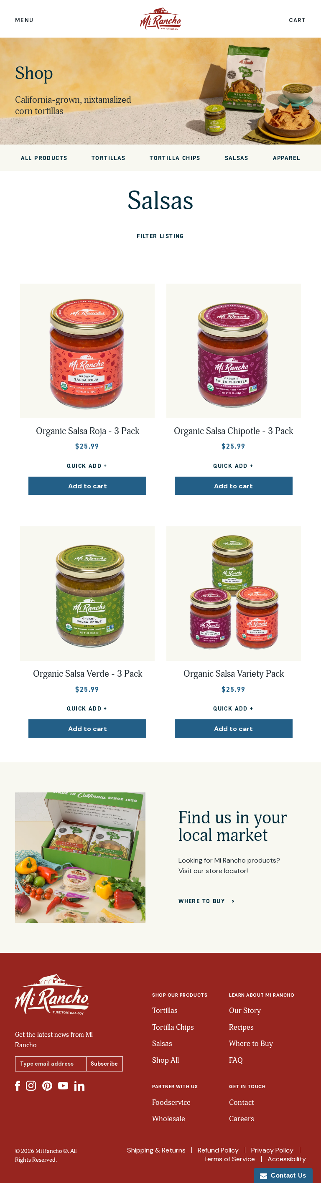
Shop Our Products (179, 995)
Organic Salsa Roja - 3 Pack (87, 431)
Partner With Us (175, 1086)
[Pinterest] (47, 1086)
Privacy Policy (272, 1150)
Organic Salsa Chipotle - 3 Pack (233, 431)
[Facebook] (17, 1086)
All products (44, 158)
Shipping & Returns (156, 1150)
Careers (241, 1119)
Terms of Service (229, 1159)
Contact (241, 1102)
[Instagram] (31, 1086)
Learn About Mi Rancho (261, 995)
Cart (297, 20)
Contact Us (286, 1175)
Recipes (241, 1027)
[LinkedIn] (79, 1086)
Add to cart (87, 486)
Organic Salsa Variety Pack (233, 674)
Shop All (165, 1060)
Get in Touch (247, 1086)
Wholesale (168, 1119)
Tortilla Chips (175, 158)
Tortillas (109, 158)
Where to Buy (251, 1043)
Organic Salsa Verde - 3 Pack (87, 674)
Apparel (287, 158)
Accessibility (287, 1159)
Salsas (237, 158)
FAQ (236, 1060)
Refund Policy (218, 1150)
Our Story (245, 1010)
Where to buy (202, 901)
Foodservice (171, 1102)
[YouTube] (63, 1085)
